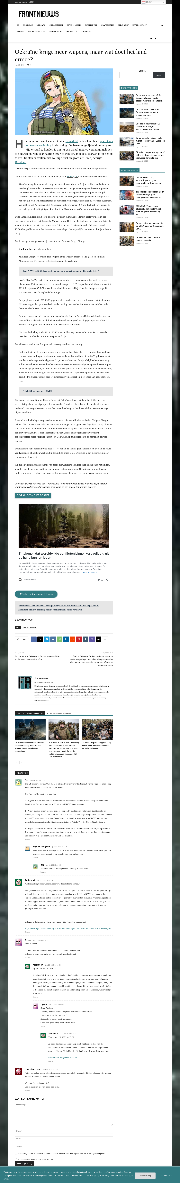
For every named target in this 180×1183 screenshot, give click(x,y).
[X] (40, 639)
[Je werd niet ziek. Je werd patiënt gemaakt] (127, 241)
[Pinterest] (79, 639)
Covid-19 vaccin (74, 25)
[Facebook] (34, 639)
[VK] (53, 639)
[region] (90, 1174)
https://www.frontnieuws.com (43, 682)
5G (18, 25)
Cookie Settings (145, 1175)
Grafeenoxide (107, 25)
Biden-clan (28, 25)
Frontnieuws (41, 678)
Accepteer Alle (166, 1175)
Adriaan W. (30, 880)
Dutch (149, 2)
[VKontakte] (155, 38)
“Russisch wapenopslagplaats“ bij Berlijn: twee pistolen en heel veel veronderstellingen (96, 745)
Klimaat (20, 32)
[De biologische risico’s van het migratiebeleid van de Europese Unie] (127, 141)
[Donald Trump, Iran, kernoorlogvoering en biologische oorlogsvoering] (127, 181)
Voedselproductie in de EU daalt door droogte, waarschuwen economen (148, 126)
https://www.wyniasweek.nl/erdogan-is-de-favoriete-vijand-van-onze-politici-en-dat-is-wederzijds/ (68, 928)
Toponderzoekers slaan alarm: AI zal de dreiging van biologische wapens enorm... (150, 195)
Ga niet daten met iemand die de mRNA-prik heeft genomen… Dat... (150, 226)
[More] (105, 639)
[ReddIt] (72, 639)
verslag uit (72, 176)
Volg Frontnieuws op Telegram (37, 594)
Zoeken (142, 70)
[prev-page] (16, 762)
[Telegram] (151, 38)
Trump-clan (71, 32)
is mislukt (72, 141)
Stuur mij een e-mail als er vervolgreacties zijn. (35, 1159)
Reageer (27, 839)
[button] (161, 25)
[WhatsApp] (59, 639)
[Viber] (92, 639)
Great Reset (123, 25)
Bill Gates (41, 25)
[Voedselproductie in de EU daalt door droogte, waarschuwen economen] (127, 127)
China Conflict (56, 25)
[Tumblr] (85, 639)
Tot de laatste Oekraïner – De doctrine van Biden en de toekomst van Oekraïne (37, 658)
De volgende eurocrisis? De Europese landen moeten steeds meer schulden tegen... (150, 98)
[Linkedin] (66, 639)
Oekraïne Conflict (36, 32)
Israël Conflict (139, 25)
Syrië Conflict (55, 32)
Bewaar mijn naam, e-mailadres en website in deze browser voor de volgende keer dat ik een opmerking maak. (62, 1153)
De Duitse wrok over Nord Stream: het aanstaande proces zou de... (147, 112)
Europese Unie (91, 25)
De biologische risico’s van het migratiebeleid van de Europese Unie (150, 141)
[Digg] (98, 639)
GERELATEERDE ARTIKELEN (30, 714)
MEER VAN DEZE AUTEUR (59, 714)
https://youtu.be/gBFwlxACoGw (62, 1058)
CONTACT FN (86, 32)
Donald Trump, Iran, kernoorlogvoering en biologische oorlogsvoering (148, 180)
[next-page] (21, 762)
